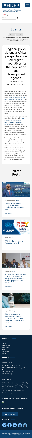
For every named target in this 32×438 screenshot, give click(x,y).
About (4, 343)
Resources (5, 347)
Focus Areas (6, 345)
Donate (4, 353)
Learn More (8, 213)
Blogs (13, 310)
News (17, 200)
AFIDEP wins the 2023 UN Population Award (14, 242)
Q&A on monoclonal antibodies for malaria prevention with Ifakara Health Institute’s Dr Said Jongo (14, 318)
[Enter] (18, 18)
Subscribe (11, 414)
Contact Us (5, 351)
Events (4, 349)
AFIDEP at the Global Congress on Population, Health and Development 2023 (14, 207)
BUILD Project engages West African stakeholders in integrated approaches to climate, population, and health (15, 279)
